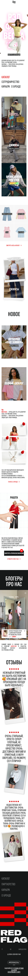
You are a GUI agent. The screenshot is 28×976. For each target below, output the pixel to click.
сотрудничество (10, 82)
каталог (6, 77)
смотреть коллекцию (14, 55)
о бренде (16, 86)
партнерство (8, 884)
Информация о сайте (14, 972)
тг (2, 949)
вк (10, 949)
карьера (6, 86)
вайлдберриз (22, 949)
